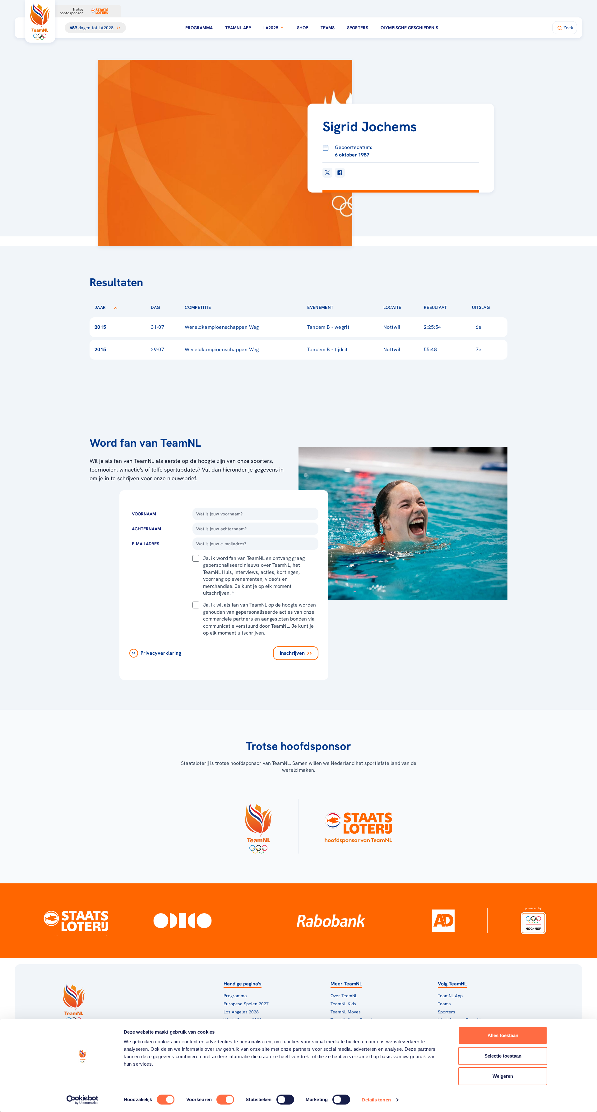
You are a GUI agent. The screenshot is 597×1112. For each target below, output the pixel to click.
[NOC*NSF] (533, 920)
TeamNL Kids (343, 1004)
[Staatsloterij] (75, 921)
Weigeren (503, 1076)
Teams (328, 27)
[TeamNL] (258, 826)
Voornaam (144, 514)
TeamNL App (238, 27)
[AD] (443, 921)
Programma (199, 27)
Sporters (357, 27)
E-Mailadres (145, 544)
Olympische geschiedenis (409, 27)
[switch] (225, 1100)
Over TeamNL (344, 995)
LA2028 (270, 27)
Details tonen (376, 1099)
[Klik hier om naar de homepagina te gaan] (40, 21)
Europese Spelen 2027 (246, 1004)
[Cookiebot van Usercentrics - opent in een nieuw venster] (82, 1100)
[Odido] (183, 920)
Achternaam (146, 529)
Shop (302, 27)
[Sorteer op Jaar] (115, 307)
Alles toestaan (503, 1035)
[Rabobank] (331, 920)
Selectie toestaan (502, 1055)
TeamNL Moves (346, 1012)
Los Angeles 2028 (241, 1012)
